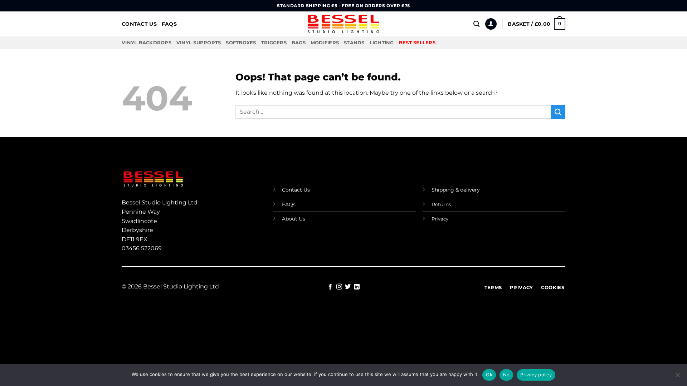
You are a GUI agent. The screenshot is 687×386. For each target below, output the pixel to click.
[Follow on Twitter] (348, 287)
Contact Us (139, 24)
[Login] (491, 24)
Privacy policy (536, 374)
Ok (489, 374)
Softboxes (241, 42)
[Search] (476, 24)
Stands (354, 42)
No (506, 374)
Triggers (274, 42)
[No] (677, 377)
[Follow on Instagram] (339, 287)
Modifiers (325, 42)
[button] (536, 24)
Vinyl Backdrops (146, 42)
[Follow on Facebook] (330, 287)
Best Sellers (417, 42)
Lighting (382, 42)
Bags (299, 42)
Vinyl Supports (198, 42)
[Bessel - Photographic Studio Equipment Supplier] (343, 24)
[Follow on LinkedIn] (357, 287)
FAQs (169, 24)
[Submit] (558, 112)
